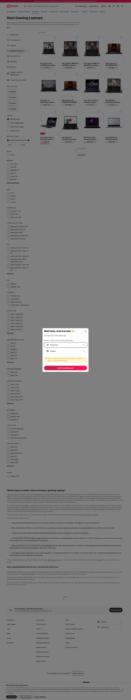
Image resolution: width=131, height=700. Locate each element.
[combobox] (65, 345)
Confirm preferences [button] (65, 368)
